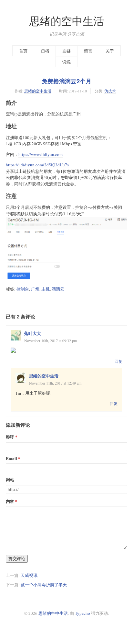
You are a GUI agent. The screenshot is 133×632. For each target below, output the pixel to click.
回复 (118, 361)
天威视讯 (29, 575)
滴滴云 (58, 289)
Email (11, 458)
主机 (45, 289)
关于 (110, 51)
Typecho (82, 613)
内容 (10, 501)
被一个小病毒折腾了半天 (44, 585)
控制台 (22, 289)
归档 (45, 51)
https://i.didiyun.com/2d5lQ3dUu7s (37, 165)
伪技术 (110, 90)
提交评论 (16, 558)
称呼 (10, 437)
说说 (66, 62)
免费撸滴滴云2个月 (66, 81)
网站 (10, 479)
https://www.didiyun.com (40, 154)
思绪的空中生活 (66, 21)
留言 (88, 51)
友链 (66, 51)
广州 (35, 289)
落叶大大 (32, 333)
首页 (23, 51)
